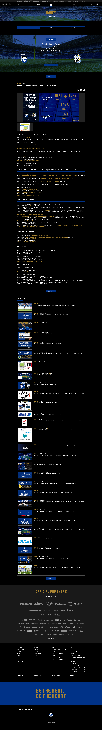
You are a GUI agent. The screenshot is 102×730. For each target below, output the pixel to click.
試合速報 (51, 28)
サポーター (37, 655)
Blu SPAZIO (72, 653)
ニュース (28, 4)
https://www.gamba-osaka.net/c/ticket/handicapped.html (29, 220)
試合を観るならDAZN (50, 65)
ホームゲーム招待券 (57, 657)
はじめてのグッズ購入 (75, 655)
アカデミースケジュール (75, 667)
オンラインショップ (74, 651)
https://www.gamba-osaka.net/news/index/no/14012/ (28, 144)
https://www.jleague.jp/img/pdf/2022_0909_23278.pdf (29, 192)
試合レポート (74, 28)
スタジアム (19, 655)
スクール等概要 (73, 671)
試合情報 (28, 28)
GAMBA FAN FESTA (57, 664)
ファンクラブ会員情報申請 (58, 659)
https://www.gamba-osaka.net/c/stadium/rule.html (28, 195)
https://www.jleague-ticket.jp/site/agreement (27, 189)
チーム (36, 649)
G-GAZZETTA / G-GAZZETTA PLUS (60, 662)
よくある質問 (37, 675)
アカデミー (85, 4)
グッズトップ (73, 649)
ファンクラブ (62, 4)
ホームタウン (38, 653)
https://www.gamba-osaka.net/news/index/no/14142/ (28, 160)
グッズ (73, 4)
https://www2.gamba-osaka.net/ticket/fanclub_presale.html (30, 214)
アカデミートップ (74, 663)
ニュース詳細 (20, 661)
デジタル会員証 (56, 655)
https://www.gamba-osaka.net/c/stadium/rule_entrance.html (30, 148)
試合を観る (17, 4)
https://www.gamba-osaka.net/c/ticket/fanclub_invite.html (30, 261)
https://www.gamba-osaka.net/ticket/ (25, 271)
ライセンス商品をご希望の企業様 (77, 657)
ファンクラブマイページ (58, 653)
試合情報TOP (50, 76)
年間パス (55, 651)
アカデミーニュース (74, 665)
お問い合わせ (19, 675)
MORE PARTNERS (51, 638)
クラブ (36, 651)
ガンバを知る (39, 4)
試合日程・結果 (20, 649)
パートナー (37, 657)
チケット (19, 651)
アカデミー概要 (73, 669)
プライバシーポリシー (57, 675)
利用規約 (72, 675)
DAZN (18, 653)
